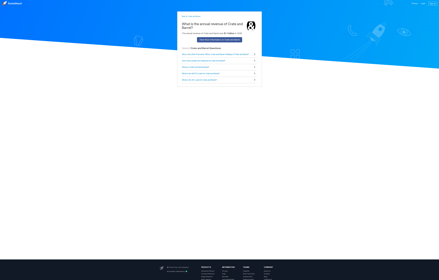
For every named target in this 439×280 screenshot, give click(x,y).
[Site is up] (177, 271)
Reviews (225, 276)
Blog (265, 276)
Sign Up (433, 4)
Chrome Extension (208, 274)
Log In (423, 3)
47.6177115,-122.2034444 (179, 267)
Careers (267, 274)
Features (246, 271)
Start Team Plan (249, 274)
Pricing (225, 271)
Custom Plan (247, 276)
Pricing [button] (414, 3)
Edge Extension (207, 276)
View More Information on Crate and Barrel (219, 40)
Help (224, 274)
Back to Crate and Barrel (191, 16)
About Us (267, 271)
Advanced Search (207, 271)
